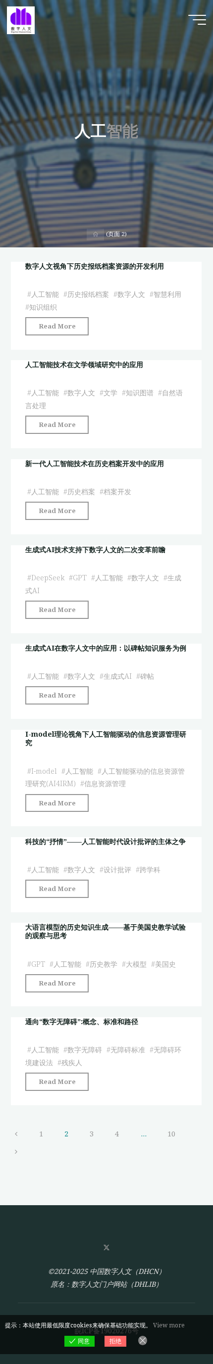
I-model (44, 770)
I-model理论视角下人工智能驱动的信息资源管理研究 (105, 738)
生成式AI (118, 676)
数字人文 (131, 294)
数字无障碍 (84, 1050)
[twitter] (106, 1248)
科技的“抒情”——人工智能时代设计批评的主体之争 (105, 841)
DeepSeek (47, 577)
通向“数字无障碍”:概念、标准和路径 (81, 1021)
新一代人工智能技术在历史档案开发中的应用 (94, 463)
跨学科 (150, 869)
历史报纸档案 (88, 294)
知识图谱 (140, 393)
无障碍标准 (127, 1050)
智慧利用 (167, 294)
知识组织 (43, 307)
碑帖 (147, 676)
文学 (110, 393)
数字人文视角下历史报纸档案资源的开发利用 (94, 266)
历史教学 (103, 964)
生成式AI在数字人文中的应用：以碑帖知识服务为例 (105, 648)
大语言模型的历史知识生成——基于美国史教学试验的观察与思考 (105, 931)
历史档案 (81, 491)
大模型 (136, 964)
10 (171, 1133)
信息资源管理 (105, 783)
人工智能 (45, 294)
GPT (80, 577)
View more (169, 1325)
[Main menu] (197, 20)
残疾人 (71, 1063)
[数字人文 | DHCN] (21, 19)
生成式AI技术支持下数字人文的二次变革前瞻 (95, 549)
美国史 (165, 964)
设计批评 (117, 869)
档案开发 (117, 491)
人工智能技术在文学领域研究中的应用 (84, 364)
